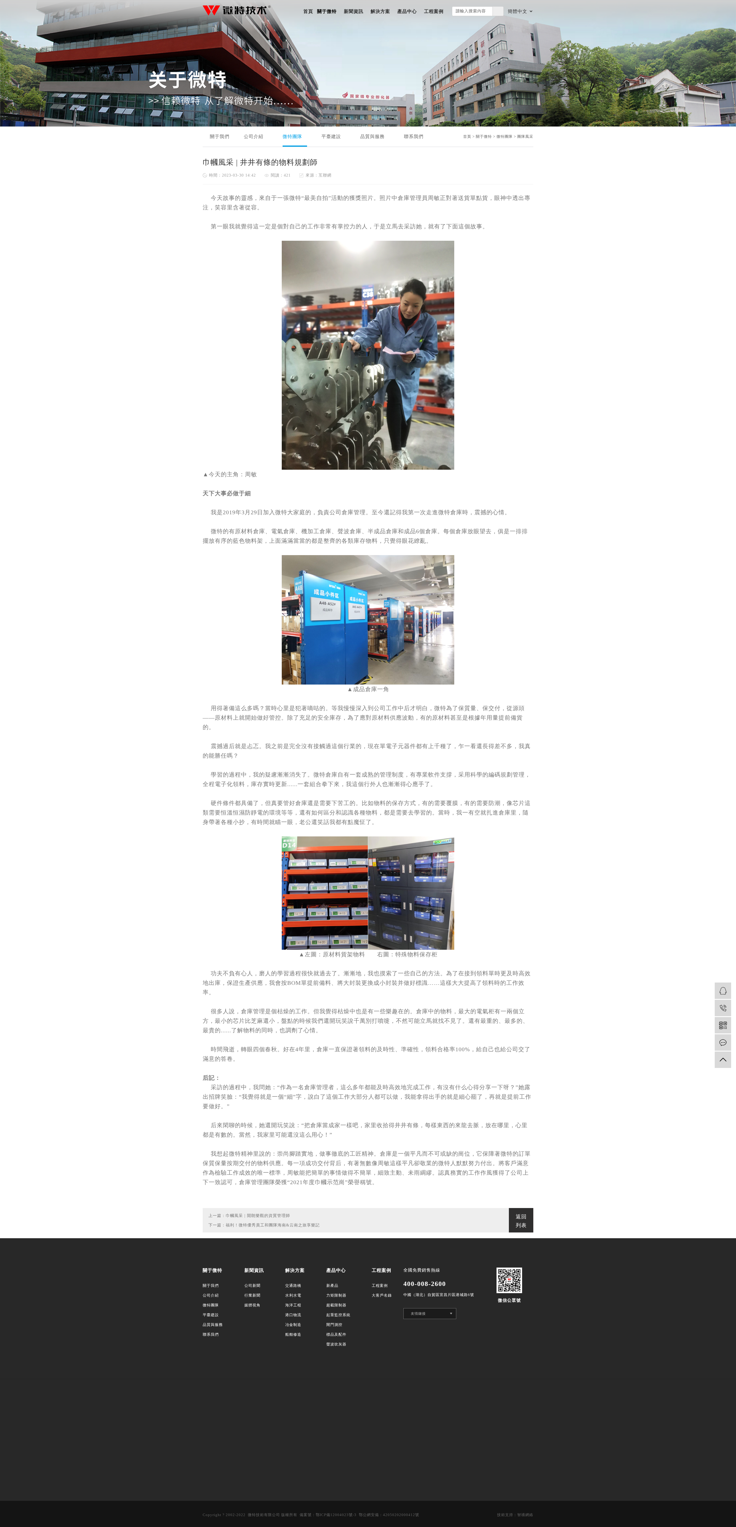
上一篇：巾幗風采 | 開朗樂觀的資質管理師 (249, 1215)
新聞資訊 (353, 11)
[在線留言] (723, 1042)
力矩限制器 (336, 1295)
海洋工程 (293, 1305)
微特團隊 (295, 136)
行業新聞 (252, 1295)
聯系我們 (416, 136)
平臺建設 (333, 136)
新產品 (332, 1285)
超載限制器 (336, 1305)
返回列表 (521, 1221)
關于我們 (219, 136)
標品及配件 (336, 1334)
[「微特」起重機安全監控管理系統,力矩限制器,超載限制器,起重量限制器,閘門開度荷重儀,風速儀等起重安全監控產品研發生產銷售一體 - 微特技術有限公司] (237, 10)
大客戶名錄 (382, 1295)
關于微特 (327, 11)
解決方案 (380, 11)
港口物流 (293, 1315)
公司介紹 (256, 136)
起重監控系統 (338, 1315)
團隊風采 (525, 136)
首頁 (308, 11)
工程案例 (434, 11)
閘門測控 (334, 1324)
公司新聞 (252, 1285)
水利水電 (293, 1295)
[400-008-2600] (723, 1008)
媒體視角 (252, 1305)
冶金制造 (293, 1324)
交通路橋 (293, 1285)
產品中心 (407, 11)
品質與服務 (375, 136)
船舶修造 (293, 1334)
